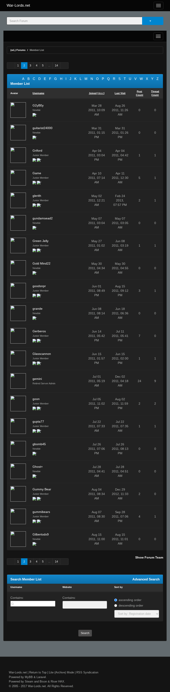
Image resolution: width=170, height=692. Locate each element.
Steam (29, 681)
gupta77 (38, 421)
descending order (131, 605)
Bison (43, 681)
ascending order (130, 600)
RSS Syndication (87, 672)
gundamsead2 (43, 218)
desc (101, 93)
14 (56, 65)
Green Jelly (40, 241)
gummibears (41, 512)
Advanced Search (146, 579)
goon (36, 399)
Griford (37, 150)
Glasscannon (42, 354)
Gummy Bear (42, 489)
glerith (37, 195)
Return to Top (37, 672)
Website (67, 587)
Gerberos (39, 331)
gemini (37, 379)
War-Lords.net (18, 5)
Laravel (41, 677)
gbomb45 (39, 444)
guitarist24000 (42, 128)
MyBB (29, 677)
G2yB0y (38, 105)
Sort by (118, 587)
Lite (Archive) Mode (61, 672)
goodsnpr (39, 286)
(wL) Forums (17, 50)
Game (37, 173)
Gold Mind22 (41, 263)
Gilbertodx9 (41, 534)
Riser (54, 681)
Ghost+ (38, 466)
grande (37, 308)
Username (16, 587)
